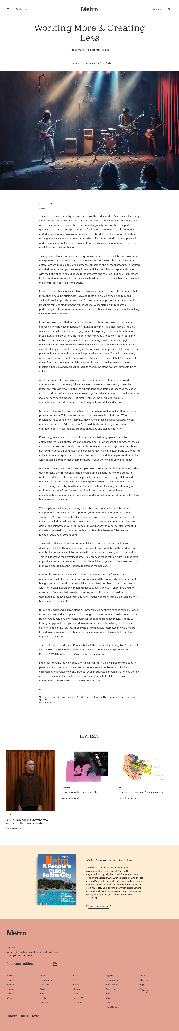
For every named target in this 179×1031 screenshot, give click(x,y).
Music (42, 208)
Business (66, 787)
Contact (143, 975)
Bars (42, 993)
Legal (141, 984)
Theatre (76, 989)
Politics (10, 993)
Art (74, 980)
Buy (21, 9)
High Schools (112, 1006)
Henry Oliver (14, 828)
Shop (143, 990)
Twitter (35, 1015)
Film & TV (78, 998)
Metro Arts (78, 1002)
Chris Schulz (70, 798)
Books (76, 984)
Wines (109, 1002)
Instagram (12, 1015)
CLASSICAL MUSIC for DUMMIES (140, 792)
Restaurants (46, 980)
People (10, 980)
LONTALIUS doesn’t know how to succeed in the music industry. (27, 821)
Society (10, 975)
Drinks (43, 998)
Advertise (143, 980)
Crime (10, 998)
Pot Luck (44, 1002)
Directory (156, 9)
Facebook (24, 1015)
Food (42, 975)
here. (53, 702)
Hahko (78, 63)
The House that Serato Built (79, 792)
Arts (75, 975)
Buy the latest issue (98, 906)
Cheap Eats (45, 984)
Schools (11, 984)
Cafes (43, 989)
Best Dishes (112, 984)
